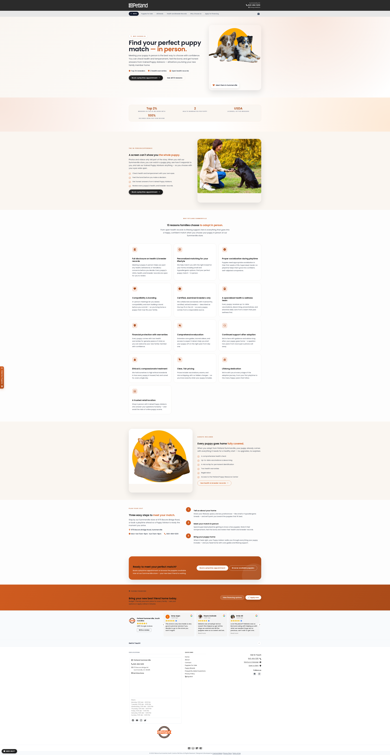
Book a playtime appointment (145, 78)
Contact (188, 663)
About (187, 660)
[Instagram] (141, 720)
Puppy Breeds (190, 668)
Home (187, 657)
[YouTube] (137, 720)
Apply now (254, 597)
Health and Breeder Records (177, 14)
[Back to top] (259, 643)
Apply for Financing (212, 14)
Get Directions (138, 673)
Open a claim (254, 666)
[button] (259, 624)
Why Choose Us (195, 14)
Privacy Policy (190, 674)
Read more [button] (169, 633)
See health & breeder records (213, 483)
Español (189, 677)
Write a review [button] (144, 630)
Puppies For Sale (147, 14)
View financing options (232, 597)
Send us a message (251, 662)
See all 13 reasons (174, 78)
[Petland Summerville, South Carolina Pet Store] (138, 5)
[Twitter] (145, 720)
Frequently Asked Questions (195, 671)
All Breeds (160, 14)
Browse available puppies (243, 568)
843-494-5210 (253, 659)
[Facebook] (133, 720)
